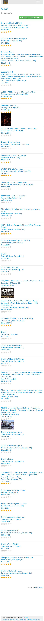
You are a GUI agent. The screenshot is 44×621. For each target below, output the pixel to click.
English (26, 617)
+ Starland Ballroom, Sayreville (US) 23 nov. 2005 (12, 361)
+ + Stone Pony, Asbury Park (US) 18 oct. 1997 (11, 546)
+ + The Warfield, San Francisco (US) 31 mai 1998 (14, 506)
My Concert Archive (6, 2)
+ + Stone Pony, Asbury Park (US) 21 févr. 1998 (12, 519)
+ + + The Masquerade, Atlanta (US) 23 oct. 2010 (20, 212)
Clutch (4, 8)
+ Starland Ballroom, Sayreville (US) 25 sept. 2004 (12, 434)
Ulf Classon (39, 587)
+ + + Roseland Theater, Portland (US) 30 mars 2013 (18, 131)
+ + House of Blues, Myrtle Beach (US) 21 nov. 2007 (17, 320)
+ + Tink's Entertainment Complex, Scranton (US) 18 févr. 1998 (16, 532)
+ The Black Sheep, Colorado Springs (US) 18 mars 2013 (15, 144)
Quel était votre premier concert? (32, 619)
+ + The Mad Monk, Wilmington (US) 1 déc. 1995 (17, 559)
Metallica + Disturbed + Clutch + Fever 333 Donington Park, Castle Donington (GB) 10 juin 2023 (15, 26)
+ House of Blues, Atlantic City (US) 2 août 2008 (12, 269)
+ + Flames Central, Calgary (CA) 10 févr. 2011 (13, 198)
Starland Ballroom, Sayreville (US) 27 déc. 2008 (12, 256)
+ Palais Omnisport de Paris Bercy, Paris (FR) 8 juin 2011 (16, 171)
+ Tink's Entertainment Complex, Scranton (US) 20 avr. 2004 (16, 448)
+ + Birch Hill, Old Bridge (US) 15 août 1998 (13, 492)
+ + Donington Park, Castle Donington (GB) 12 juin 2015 (18, 94)
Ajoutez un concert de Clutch (32, 18)
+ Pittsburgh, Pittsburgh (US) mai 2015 (10, 107)
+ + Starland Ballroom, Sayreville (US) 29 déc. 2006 (12, 347)
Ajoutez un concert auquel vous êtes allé (12, 619)
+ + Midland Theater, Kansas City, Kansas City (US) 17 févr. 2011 (17, 184)
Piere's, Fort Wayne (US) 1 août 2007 (9, 334)
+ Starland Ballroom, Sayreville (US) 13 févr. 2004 (12, 461)
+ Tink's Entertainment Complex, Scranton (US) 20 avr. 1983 (16, 573)
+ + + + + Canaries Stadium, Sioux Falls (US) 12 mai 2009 (21, 228)
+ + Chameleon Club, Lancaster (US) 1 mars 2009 (15, 242)
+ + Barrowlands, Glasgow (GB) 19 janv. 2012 (13, 157)
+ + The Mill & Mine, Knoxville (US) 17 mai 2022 (14, 41)
